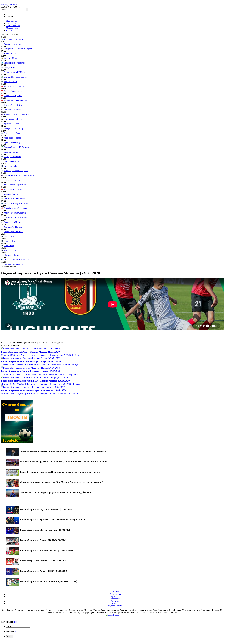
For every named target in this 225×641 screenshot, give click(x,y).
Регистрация (6, 4)
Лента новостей (13, 25)
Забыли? (17, 631)
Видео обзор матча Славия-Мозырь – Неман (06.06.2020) (31, 371)
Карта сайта (115, 596)
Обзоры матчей (13, 28)
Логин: (9, 626)
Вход (15, 4)
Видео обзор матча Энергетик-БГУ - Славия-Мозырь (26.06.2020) (35, 380)
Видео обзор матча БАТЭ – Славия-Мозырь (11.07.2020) (30, 351)
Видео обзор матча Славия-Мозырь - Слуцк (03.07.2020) (31, 361)
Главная (115, 592)
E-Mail (115, 603)
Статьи (9, 30)
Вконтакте (115, 601)
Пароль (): (14, 631)
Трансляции (11, 23)
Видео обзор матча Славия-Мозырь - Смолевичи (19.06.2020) (33, 390)
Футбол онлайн (115, 606)
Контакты (115, 599)
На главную (11, 21)
